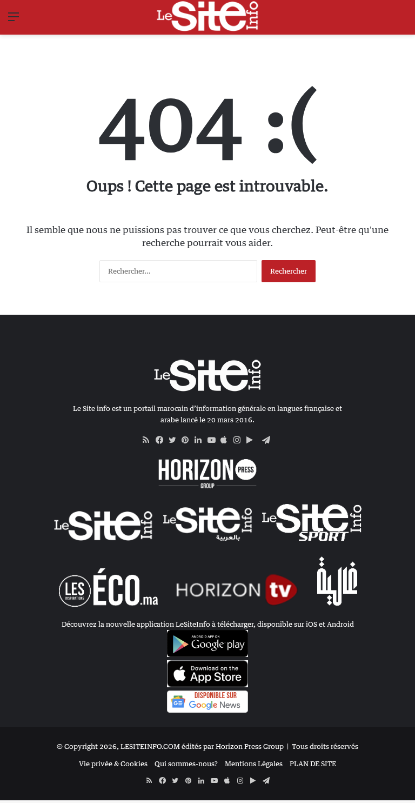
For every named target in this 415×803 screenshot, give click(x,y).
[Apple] (226, 440)
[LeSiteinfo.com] (207, 16)
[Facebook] (162, 440)
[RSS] (149, 440)
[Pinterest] (188, 440)
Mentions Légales (254, 763)
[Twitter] (175, 440)
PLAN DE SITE (313, 763)
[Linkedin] (201, 440)
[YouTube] (214, 440)
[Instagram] (239, 440)
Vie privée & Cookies (113, 763)
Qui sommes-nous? (186, 763)
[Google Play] (252, 440)
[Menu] (13, 20)
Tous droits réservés (325, 746)
